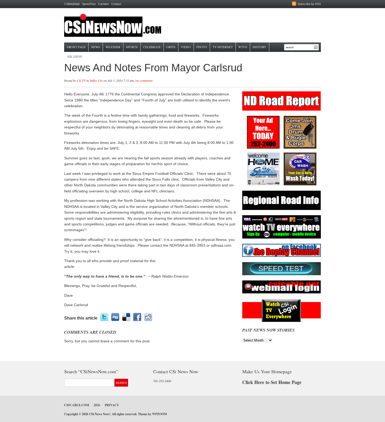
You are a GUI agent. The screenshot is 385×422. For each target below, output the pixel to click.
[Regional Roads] (281, 209)
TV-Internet (223, 47)
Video (186, 47)
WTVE (242, 47)
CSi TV (81, 80)
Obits (170, 47)
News (95, 47)
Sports (132, 47)
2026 (97, 405)
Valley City (96, 80)
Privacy (112, 405)
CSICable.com (76, 405)
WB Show (74, 56)
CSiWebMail (71, 4)
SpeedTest (89, 4)
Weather (113, 47)
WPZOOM (159, 414)
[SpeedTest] (281, 274)
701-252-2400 (162, 381)
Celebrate (152, 47)
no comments (144, 80)
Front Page (76, 47)
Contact (116, 4)
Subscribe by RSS (309, 4)
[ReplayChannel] (281, 256)
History (259, 47)
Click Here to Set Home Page (271, 382)
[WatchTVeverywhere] (281, 237)
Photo (201, 47)
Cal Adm (103, 4)
